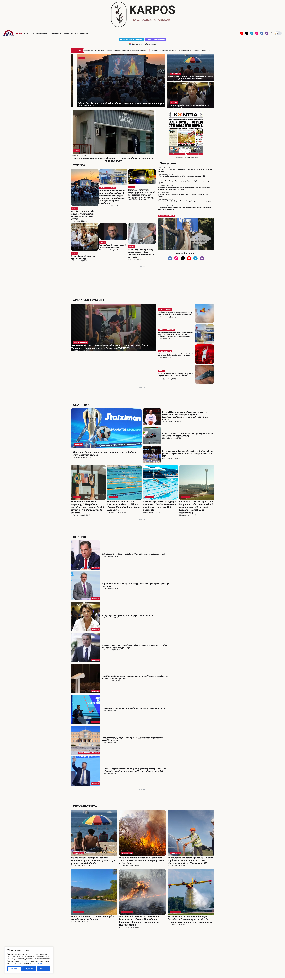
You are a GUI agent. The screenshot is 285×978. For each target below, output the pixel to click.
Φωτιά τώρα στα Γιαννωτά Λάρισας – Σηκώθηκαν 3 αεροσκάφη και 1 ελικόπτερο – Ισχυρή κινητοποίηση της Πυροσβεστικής (191, 919)
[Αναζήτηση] (271, 33)
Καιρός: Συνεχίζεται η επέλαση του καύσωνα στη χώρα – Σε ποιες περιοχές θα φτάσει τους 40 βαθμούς (154, 50)
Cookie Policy (41, 963)
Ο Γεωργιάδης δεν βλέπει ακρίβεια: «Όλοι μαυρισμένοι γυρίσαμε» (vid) (181, 176)
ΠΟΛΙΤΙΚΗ (78, 58)
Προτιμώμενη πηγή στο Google (144, 44)
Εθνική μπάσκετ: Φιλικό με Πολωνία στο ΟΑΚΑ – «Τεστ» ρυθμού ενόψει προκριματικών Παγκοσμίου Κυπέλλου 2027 (187, 453)
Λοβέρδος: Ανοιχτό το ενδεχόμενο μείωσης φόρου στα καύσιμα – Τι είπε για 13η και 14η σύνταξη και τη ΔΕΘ (134, 646)
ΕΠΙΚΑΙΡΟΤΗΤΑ (175, 74)
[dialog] (28, 960)
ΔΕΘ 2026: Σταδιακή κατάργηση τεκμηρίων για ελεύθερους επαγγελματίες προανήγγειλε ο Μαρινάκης (135, 677)
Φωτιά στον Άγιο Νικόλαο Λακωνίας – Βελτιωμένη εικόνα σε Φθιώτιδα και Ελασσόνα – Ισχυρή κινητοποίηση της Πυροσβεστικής (139, 920)
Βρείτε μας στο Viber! (156, 39)
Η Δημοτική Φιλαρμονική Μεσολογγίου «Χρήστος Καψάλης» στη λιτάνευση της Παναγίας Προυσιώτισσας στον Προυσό (184, 188)
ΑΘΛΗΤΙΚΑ (81, 405)
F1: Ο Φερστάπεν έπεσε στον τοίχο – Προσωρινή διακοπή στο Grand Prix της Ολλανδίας (187, 434)
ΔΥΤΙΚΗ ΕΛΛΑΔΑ (84, 752)
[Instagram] (256, 33)
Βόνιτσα (161, 370)
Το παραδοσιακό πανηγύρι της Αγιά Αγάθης (83, 257)
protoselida (195, 157)
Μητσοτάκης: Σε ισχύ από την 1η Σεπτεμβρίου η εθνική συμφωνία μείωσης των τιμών (116, 102)
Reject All (29, 969)
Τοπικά (26, 33)
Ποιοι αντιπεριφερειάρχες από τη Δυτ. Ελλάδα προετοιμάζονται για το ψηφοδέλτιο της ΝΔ (133, 738)
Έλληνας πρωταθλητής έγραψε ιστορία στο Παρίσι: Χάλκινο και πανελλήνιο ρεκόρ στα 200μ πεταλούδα (160, 505)
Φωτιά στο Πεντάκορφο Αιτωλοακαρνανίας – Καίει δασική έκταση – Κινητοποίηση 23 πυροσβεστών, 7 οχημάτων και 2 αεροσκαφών (175, 314)
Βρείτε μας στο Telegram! (132, 39)
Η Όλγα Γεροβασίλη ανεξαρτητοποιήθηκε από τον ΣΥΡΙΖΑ (190, 105)
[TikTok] (246, 33)
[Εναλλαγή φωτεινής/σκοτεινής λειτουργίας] (278, 33)
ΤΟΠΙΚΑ (76, 150)
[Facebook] (261, 33)
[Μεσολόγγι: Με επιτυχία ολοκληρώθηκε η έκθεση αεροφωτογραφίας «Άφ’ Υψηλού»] (85, 187)
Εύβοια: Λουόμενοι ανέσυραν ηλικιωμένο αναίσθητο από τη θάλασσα (92, 918)
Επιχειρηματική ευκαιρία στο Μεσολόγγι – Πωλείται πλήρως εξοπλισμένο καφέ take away (113, 159)
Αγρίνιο (102, 187)
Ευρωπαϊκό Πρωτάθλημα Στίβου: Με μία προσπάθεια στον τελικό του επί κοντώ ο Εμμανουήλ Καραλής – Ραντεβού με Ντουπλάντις (196, 507)
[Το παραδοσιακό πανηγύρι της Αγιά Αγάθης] (85, 237)
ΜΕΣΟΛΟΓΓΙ (112, 187)
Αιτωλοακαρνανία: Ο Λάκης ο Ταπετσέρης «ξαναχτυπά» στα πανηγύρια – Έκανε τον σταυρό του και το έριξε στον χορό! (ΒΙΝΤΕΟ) (109, 347)
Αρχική (19, 33)
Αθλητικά (84, 33)
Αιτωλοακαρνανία (40, 33)
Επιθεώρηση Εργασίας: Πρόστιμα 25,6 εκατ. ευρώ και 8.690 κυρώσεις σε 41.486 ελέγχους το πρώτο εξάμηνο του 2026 (191, 860)
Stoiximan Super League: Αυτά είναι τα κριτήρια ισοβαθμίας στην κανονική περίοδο (183, 182)
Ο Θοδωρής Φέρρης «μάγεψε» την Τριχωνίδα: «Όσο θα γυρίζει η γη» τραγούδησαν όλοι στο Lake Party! (176, 355)
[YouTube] (241, 33)
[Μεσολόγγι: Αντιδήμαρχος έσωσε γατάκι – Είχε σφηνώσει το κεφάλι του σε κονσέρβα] (142, 233)
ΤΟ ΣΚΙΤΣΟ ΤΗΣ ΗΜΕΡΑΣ (166, 216)
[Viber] (266, 33)
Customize (14, 969)
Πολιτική (74, 33)
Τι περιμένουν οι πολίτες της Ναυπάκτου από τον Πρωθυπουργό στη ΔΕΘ (134, 708)
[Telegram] (251, 33)
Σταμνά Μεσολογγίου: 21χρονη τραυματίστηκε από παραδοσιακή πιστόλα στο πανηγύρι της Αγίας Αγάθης (141, 193)
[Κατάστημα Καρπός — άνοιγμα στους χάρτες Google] (142, 14)
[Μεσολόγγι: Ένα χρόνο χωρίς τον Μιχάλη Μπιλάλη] (113, 231)
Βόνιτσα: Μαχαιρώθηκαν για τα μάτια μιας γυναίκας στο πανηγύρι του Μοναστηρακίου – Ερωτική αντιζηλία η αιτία (175, 375)
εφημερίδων (188, 157)
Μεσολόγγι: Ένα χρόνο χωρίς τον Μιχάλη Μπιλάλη (113, 246)
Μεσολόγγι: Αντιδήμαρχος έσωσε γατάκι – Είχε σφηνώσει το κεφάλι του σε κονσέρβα (141, 253)
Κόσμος (67, 33)
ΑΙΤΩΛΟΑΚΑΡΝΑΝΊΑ (89, 300)
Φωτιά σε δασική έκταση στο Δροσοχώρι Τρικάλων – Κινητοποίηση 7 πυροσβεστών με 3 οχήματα (141, 860)
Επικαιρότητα (56, 33)
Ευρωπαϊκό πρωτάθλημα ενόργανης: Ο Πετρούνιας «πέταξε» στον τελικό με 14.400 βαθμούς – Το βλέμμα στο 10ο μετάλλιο (87, 507)
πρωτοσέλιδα (178, 157)
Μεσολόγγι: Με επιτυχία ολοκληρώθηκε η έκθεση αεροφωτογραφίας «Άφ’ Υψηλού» (82, 215)
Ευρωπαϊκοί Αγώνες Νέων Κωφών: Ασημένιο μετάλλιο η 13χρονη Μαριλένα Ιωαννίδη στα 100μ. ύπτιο (124, 505)
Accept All (43, 969)
